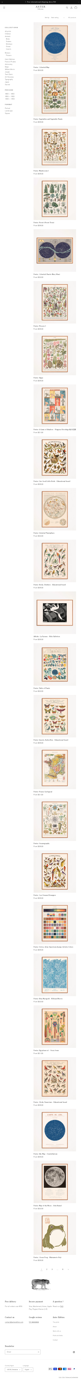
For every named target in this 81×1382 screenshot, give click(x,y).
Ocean (8, 46)
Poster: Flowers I (40, 326)
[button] (4, 7)
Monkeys (9, 44)
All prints (8, 31)
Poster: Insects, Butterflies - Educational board (51, 740)
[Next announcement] (79, 2)
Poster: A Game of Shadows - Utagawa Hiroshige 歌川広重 (55, 429)
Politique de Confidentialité (71, 1377)
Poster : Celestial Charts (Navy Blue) (47, 274)
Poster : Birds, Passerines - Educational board (50, 1102)
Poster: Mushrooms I (41, 171)
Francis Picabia (10, 62)
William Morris (10, 69)
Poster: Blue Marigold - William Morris (48, 999)
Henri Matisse (10, 59)
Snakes (8, 41)
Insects (8, 49)
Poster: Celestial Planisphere (44, 533)
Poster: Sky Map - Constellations (45, 1154)
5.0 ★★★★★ (34, 1322)
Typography (9, 79)
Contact (55, 1340)
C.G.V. (60, 1377)
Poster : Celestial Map (41, 67)
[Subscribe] (38, 1352)
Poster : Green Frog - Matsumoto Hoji (47, 1257)
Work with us (57, 1331)
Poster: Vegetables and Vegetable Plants (48, 119)
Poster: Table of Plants (42, 688)
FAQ (61, 1306)
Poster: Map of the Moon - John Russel (48, 1206)
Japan (7, 82)
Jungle (7, 72)
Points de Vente (58, 1335)
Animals (7, 36)
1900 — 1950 (10, 99)
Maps (7, 67)
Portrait (7, 108)
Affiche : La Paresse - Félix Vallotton (47, 636)
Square (7, 113)
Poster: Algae (38, 378)
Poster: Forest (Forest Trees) (44, 222)
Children (8, 34)
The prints (56, 1322)
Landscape (9, 111)
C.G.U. (63, 1377)
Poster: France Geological (43, 792)
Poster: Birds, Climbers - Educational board (50, 585)
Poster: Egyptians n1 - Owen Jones (46, 1050)
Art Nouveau (9, 77)
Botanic (7, 53)
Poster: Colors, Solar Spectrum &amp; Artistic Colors (53, 947)
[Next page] (68, 1269)
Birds (8, 39)
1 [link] (41, 1269)
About (55, 1326)
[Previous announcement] (2, 2)
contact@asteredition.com (14, 1322)
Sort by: (47, 17)
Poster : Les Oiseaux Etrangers (45, 895)
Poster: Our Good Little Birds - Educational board (52, 481)
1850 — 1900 (10, 96)
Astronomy (8, 64)
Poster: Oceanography (41, 843)
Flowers (8, 55)
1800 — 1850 (9, 94)
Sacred (7, 84)
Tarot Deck (9, 74)
